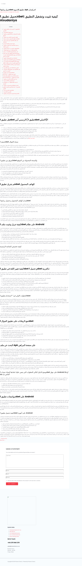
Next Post (2, 440)
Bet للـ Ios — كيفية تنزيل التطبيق (9, 74)
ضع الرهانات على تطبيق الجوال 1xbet (10, 50)
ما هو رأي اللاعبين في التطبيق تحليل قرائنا (11, 75)
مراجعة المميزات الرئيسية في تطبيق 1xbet (11, 93)
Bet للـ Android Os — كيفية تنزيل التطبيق (11, 77)
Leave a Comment (3, 12)
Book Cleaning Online (14, 536)
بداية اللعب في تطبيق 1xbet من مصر (10, 79)
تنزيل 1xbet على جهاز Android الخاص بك (11, 67)
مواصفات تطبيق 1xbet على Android (10, 58)
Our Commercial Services (15, 534)
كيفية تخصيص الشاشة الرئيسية (9, 43)
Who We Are (12, 531)
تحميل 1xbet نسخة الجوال (8, 32)
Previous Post (3, 438)
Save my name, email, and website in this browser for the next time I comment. (24, 480)
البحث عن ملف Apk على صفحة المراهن (10, 51)
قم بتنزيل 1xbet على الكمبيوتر (8, 80)
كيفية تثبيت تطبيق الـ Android (8, 72)
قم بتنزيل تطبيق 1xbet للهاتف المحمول (10, 37)
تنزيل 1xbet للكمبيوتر (7, 92)
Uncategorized (11, 12)
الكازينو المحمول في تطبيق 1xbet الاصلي (10, 85)
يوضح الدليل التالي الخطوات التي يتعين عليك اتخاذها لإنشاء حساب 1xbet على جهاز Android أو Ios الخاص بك (11, 55)
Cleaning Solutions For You (15, 530)
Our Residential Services (15, 533)
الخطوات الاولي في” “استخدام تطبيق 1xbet (11, 48)
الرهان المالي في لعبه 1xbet (8, 90)
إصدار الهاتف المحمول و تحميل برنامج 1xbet (11, 38)
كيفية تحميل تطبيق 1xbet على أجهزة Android (11, 59)
